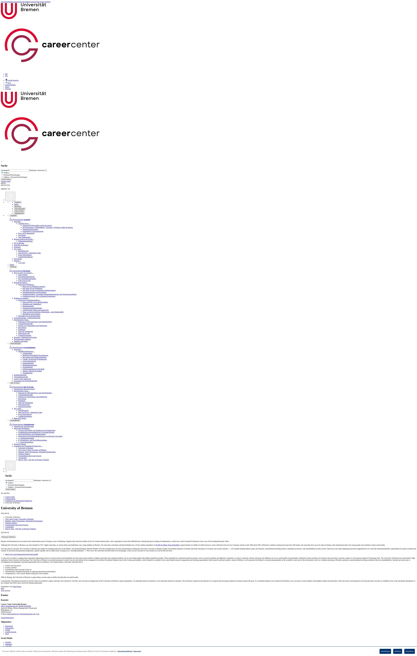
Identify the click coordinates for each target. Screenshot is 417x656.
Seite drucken (5, 590)
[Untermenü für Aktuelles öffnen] (21, 222)
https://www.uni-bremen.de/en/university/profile (21, 554)
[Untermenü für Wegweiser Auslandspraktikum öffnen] (40, 300)
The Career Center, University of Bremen (19, 519)
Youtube (8, 642)
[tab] (208, 537)
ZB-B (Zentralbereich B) (9, 606)
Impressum (9, 626)
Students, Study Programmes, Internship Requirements (24, 521)
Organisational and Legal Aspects (16, 525)
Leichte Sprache (10, 632)
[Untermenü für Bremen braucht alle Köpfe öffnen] (33, 239)
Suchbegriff (5, 170)
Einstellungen (385, 651)
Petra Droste (17, 586)
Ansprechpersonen (7, 618)
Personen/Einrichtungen (11, 175)
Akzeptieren (409, 651)
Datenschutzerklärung (125, 651)
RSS (2, 588)
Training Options (11, 523)
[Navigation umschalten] (2, 161)
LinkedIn (8, 646)
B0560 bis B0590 (25, 606)
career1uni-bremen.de (23, 614)
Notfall (7, 630)
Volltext (6, 173)
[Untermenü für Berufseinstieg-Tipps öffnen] (29, 320)
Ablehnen (397, 651)
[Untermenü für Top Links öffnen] (22, 249)
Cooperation (9, 527)
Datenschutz (9, 628)
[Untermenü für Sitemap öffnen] (20, 261)
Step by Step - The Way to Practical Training (20, 529)
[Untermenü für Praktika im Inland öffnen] (27, 283)
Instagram (8, 644)
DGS (7, 634)
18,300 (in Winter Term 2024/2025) (167, 545)
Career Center (5, 181)
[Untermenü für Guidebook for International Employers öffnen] (42, 446)
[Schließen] (10, 218)
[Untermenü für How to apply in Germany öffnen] (33, 273)
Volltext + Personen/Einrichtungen (15, 177)
